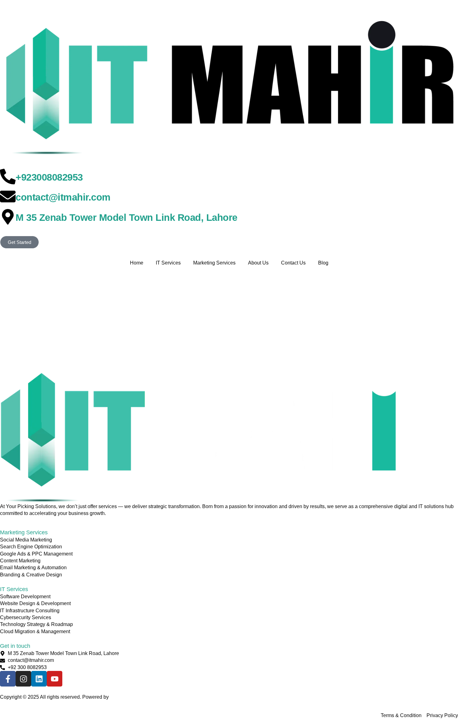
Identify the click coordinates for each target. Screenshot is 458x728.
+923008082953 (49, 177)
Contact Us (293, 262)
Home (136, 262)
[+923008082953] (8, 176)
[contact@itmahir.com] (8, 196)
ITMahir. (119, 697)
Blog (323, 262)
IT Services (168, 262)
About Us (258, 262)
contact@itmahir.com (63, 197)
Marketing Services (214, 262)
